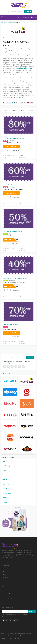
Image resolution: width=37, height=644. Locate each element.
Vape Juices (5, 488)
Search (28, 11)
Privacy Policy (6, 593)
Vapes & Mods (6, 493)
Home (4, 569)
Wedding (4, 502)
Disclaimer (5, 596)
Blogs (9, 636)
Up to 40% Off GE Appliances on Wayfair (15, 278)
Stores (4, 572)
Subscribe (30, 357)
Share (21, 155)
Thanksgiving (6, 466)
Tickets (4, 470)
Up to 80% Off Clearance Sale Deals (13, 138)
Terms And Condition (8, 599)
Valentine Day (6, 484)
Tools (4, 475)
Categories (6, 575)
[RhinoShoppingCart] (18, 5)
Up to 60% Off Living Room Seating (13, 185)
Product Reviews (7, 578)
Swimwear (5, 461)
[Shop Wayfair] (18, 30)
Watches (4, 498)
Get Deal (10, 146)
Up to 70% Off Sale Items (10, 324)
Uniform (4, 479)
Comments (22, 157)
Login (34, 17)
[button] (7, 102)
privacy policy (6, 363)
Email (5, 157)
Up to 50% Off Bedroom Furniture (13, 231)
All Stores (15, 636)
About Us (5, 590)
